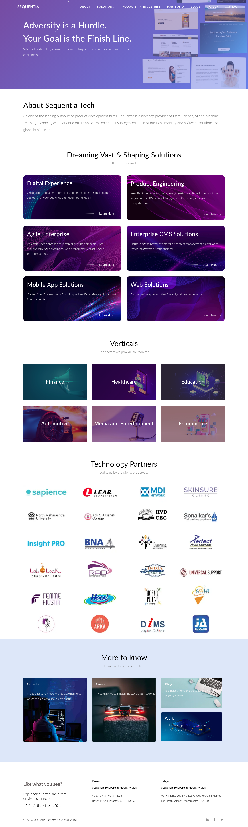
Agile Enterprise (48, 234)
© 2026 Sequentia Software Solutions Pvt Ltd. (50, 820)
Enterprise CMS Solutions (164, 234)
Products (129, 6)
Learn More (107, 213)
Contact (232, 6)
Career (212, 6)
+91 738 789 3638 (42, 805)
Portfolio (175, 6)
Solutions (105, 6)
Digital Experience (49, 183)
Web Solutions (150, 285)
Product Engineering (157, 184)
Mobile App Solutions (55, 285)
